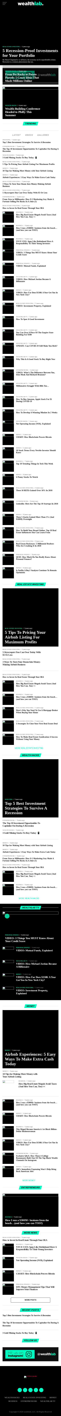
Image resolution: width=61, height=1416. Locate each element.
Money (53, 1398)
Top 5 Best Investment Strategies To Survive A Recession (27, 1315)
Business (13, 1401)
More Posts (30, 1300)
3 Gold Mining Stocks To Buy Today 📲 (20, 1333)
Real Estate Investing (34, 1398)
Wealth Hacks (12, 1398)
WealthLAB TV (47, 1401)
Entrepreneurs (29, 1401)
